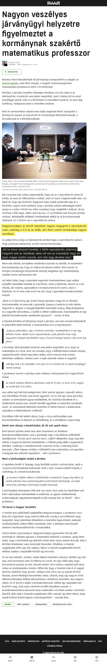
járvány (12, 64)
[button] (8, 604)
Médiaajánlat (89, 641)
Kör (75, 661)
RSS (100, 641)
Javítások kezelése (51, 641)
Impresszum (33, 641)
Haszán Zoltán (14, 62)
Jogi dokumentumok (71, 641)
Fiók (96, 661)
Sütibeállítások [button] (55, 646)
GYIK (7, 641)
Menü (10, 661)
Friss (53, 661)
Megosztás (13, 72)
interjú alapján (10, 83)
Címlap (32, 661)
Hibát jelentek (18, 641)
